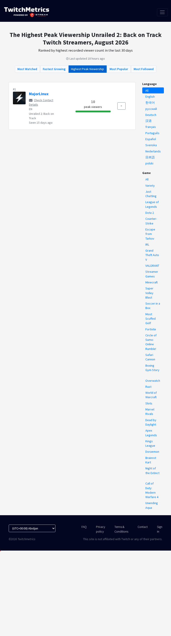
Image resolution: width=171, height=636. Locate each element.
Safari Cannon (150, 357)
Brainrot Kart (150, 460)
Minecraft (151, 282)
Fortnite (150, 329)
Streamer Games (151, 274)
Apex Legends (151, 432)
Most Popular (119, 69)
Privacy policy (100, 529)
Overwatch (152, 381)
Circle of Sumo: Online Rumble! (151, 342)
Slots (148, 403)
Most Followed (144, 69)
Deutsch (150, 115)
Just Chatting (151, 194)
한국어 (150, 103)
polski (149, 163)
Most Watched (27, 69)
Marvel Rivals (149, 411)
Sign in (159, 529)
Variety (150, 186)
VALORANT (152, 266)
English (150, 97)
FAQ (84, 527)
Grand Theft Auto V (152, 255)
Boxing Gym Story (152, 367)
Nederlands (153, 151)
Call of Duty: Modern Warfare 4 (151, 490)
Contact (143, 527)
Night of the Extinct (152, 470)
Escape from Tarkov (150, 233)
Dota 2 (149, 213)
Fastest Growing (54, 69)
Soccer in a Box (152, 305)
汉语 (148, 121)
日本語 (150, 157)
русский (151, 109)
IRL (147, 244)
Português (152, 133)
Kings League (150, 443)
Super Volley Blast (149, 292)
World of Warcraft (151, 395)
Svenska (151, 145)
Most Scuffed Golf (150, 318)
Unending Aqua (151, 505)
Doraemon (152, 452)
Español (150, 139)
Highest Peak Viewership (87, 69)
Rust (148, 387)
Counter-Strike (151, 221)
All (147, 91)
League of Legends (152, 204)
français (150, 127)
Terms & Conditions (121, 529)
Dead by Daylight (150, 422)
